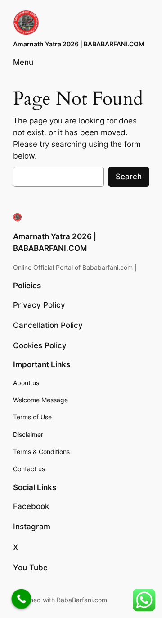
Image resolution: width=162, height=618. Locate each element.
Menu (23, 62)
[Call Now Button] (22, 599)
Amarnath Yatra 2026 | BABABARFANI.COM (78, 44)
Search (129, 176)
